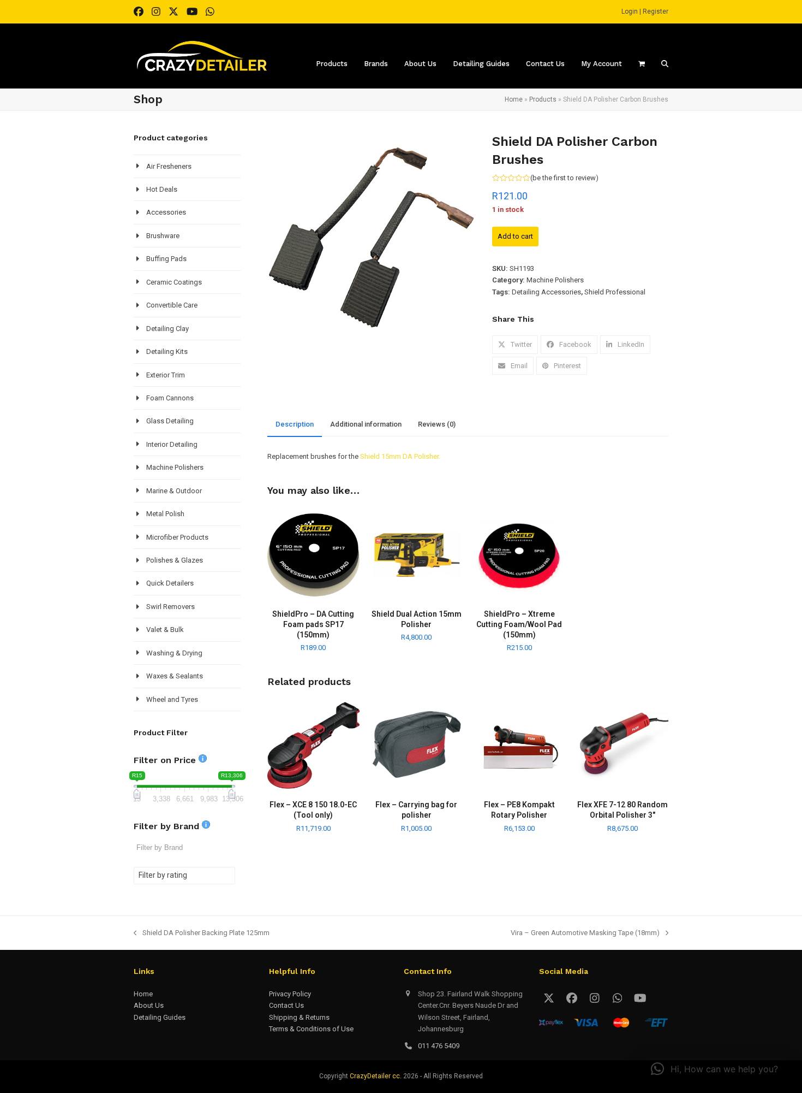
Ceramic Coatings (174, 282)
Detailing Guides (159, 1017)
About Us (149, 1005)
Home (514, 99)
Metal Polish (165, 514)
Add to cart (515, 236)
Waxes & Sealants (174, 676)
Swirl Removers (170, 606)
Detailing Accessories (546, 292)
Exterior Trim (165, 375)
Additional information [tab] (366, 424)
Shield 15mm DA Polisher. (400, 456)
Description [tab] (295, 424)
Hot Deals (161, 189)
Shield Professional (614, 292)
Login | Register (644, 11)
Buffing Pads (166, 259)
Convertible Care (171, 305)
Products (542, 99)
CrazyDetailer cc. (376, 1076)
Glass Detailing (170, 421)
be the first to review (564, 177)
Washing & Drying (174, 653)
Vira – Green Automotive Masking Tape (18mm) (585, 933)
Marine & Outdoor (174, 491)
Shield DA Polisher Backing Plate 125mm (202, 933)
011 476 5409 (438, 1046)
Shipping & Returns (299, 1017)
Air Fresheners (168, 166)
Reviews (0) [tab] (437, 424)
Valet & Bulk (165, 629)
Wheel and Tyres (172, 699)
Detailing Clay (167, 328)
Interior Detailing (171, 444)
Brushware (162, 236)
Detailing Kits (167, 351)
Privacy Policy (290, 994)
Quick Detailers (170, 583)
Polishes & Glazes (174, 560)
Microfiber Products (177, 537)
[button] (515, 344)
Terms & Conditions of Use (311, 1029)
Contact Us (286, 1005)
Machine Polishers (555, 280)
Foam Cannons (170, 398)
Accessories (166, 212)
